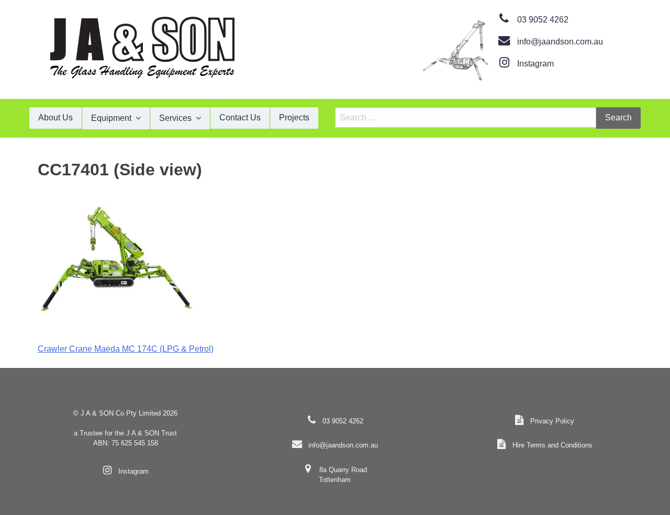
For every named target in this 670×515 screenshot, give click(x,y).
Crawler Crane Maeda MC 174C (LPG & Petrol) (126, 348)
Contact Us (240, 117)
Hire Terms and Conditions (552, 445)
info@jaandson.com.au (560, 41)
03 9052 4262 (542, 19)
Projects (294, 117)
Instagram (535, 63)
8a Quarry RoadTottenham (342, 475)
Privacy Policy (552, 421)
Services (175, 118)
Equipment (111, 118)
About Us (55, 117)
